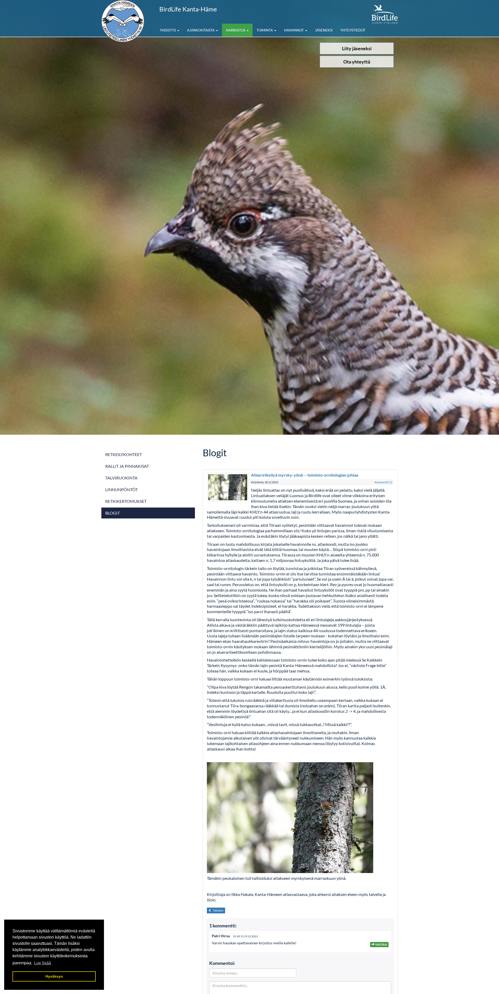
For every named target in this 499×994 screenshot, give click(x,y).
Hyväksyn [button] (54, 976)
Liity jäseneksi (357, 48)
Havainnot (294, 30)
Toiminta (265, 30)
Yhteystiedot (352, 30)
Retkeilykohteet (123, 454)
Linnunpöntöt (121, 489)
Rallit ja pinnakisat (127, 466)
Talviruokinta (121, 477)
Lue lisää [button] (42, 963)
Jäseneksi (324, 30)
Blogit (112, 512)
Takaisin (218, 910)
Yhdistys (168, 30)
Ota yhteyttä (356, 62)
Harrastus (236, 30)
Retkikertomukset (126, 501)
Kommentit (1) (383, 482)
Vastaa (381, 944)
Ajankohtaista (201, 30)
